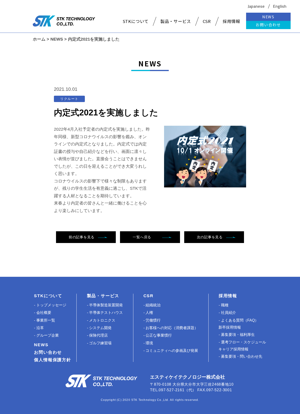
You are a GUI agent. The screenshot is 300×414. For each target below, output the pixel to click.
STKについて (48, 296)
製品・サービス (103, 296)
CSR (148, 296)
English (279, 6)
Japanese (256, 6)
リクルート (69, 99)
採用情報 (228, 296)
